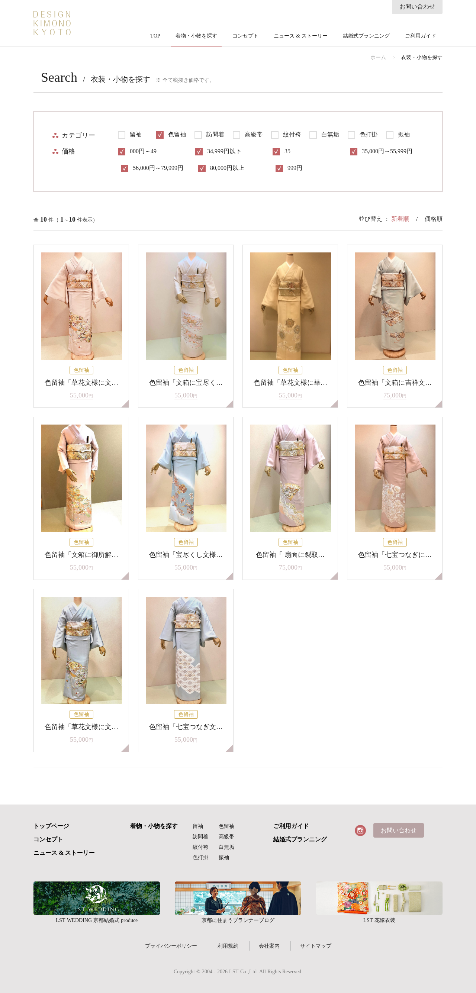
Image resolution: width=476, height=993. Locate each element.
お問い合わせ (417, 6)
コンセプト (245, 36)
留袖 (198, 826)
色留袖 (226, 826)
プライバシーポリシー (171, 945)
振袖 (224, 857)
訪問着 (200, 836)
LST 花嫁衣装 (379, 898)
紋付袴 (200, 847)
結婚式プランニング (366, 36)
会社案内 (269, 945)
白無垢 (226, 847)
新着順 (400, 219)
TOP (155, 36)
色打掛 (200, 857)
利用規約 (228, 945)
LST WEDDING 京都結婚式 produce (96, 898)
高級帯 (226, 836)
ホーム (378, 57)
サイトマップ (315, 945)
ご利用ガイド (420, 36)
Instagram (360, 830)
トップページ (51, 826)
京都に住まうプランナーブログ (238, 898)
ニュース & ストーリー (301, 36)
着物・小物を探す (196, 36)
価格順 (434, 219)
